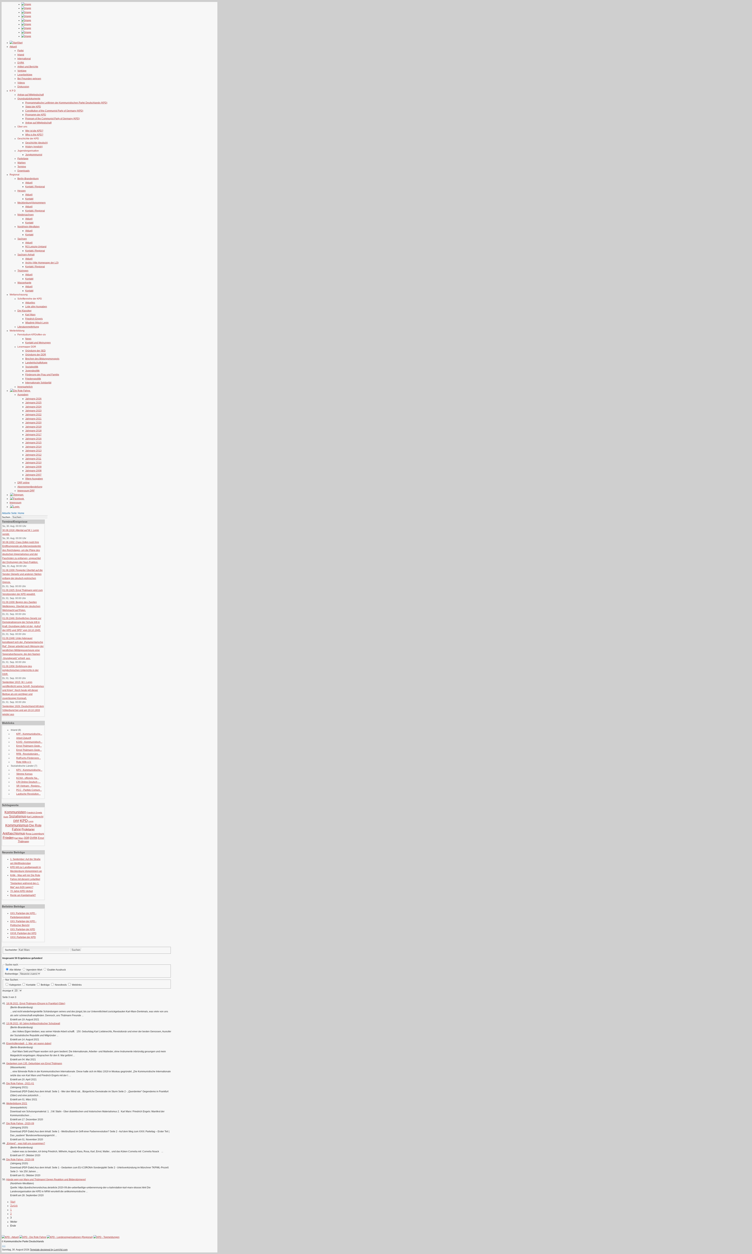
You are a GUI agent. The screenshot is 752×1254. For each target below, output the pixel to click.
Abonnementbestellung (29, 486)
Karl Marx (30, 314)
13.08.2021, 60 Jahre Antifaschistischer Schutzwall (33, 1023)
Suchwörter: (11, 950)
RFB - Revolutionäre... (28, 754)
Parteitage (22, 158)
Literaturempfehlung (28, 326)
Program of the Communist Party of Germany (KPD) (52, 118)
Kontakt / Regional (35, 186)
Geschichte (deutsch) (36, 142)
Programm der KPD (35, 114)
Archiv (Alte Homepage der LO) (42, 262)
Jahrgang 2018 (33, 430)
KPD (24, 821)
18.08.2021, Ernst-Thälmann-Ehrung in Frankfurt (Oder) (35, 1003)
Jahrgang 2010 (33, 462)
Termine (21, 166)
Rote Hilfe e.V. (23, 762)
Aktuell (29, 182)
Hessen (21, 190)
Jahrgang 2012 (33, 454)
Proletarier (28, 829)
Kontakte (31, 984)
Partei (20, 50)
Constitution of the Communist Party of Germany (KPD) (54, 110)
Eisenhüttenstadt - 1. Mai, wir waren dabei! (28, 1043)
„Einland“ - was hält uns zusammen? (25, 1143)
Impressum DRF (26, 490)
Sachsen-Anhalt (25, 254)
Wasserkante (24, 282)
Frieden (8, 838)
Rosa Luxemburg (35, 833)
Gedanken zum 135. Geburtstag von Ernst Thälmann (34, 1063)
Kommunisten (15, 812)
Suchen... (7, 517)
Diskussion (23, 86)
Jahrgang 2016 (33, 438)
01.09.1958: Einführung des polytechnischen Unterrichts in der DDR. (20, 670)
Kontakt (29, 198)
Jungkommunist (33, 154)
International (24, 58)
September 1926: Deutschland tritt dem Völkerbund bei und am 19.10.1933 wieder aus (23, 710)
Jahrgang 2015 (33, 442)
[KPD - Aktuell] (10, 1237)
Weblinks (77, 984)
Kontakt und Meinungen (38, 342)
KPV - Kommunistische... (29, 770)
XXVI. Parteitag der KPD (23, 937)
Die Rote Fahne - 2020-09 (20, 1123)
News (28, 338)
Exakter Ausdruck (56, 969)
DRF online (23, 482)
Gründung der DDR (35, 354)
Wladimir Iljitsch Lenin (37, 322)
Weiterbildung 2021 (16, 1103)
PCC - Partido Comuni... (29, 790)
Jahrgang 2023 (33, 410)
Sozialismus (17, 816)
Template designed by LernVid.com (49, 1249)
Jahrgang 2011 (33, 458)
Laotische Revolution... (28, 794)
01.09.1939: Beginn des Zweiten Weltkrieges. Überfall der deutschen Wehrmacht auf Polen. (21, 606)
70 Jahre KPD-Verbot (21, 891)
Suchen (76, 949)
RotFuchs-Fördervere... (28, 758)
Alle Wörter (15, 969)
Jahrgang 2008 (33, 470)
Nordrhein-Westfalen (28, 226)
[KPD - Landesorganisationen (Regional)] (70, 1237)
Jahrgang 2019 (33, 426)
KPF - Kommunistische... (29, 734)
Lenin (30, 821)
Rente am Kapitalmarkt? (23, 895)
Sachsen (22, 238)
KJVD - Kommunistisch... (29, 742)
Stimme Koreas (24, 774)
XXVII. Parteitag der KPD (23, 933)
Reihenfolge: (12, 974)
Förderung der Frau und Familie (42, 374)
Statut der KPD (33, 106)
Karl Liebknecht (35, 816)
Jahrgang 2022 (33, 414)
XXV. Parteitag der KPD (22, 929)
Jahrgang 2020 (33, 422)
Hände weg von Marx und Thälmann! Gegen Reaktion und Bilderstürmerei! (46, 1179)
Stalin (5, 817)
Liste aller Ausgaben (36, 306)
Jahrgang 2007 (33, 474)
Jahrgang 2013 (33, 450)
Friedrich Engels (34, 318)
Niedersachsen (25, 214)
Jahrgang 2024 (33, 406)
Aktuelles (30, 302)
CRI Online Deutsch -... (28, 782)
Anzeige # (8, 990)
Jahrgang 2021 (33, 418)
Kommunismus (17, 825)
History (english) (34, 146)
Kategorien (15, 984)
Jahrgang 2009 (33, 466)
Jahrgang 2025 (33, 402)
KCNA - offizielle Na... (27, 778)
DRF (16, 821)
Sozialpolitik (31, 366)
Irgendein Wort (34, 969)
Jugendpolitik (32, 370)
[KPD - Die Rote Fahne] (32, 1237)
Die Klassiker (24, 310)
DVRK (20, 62)
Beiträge (45, 984)
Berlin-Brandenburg (28, 178)
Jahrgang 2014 (33, 446)
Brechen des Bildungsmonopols (42, 358)
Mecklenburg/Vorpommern (31, 202)
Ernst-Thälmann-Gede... (29, 746)
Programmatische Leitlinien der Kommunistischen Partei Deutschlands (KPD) (66, 102)
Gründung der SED (35, 350)
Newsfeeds (61, 984)
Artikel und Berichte (27, 66)
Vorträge (21, 70)
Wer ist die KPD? (34, 130)
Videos (21, 82)
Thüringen (22, 270)
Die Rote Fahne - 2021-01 (20, 1083)
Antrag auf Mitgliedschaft (30, 94)
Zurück (14, 1205)
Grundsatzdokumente (28, 98)
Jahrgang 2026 (33, 398)
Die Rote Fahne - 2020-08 (20, 1159)
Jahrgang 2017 (33, 434)
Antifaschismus (14, 833)
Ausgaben (22, 394)
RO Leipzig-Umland (35, 246)
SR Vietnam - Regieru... (28, 786)
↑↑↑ (3, 1245)
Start (12, 1201)
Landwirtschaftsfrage (36, 362)
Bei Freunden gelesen (29, 78)
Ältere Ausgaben (34, 478)
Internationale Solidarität (38, 382)
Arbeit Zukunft (23, 738)
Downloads (23, 170)
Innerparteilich (25, 386)
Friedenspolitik (33, 378)
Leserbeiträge (24, 74)
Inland (20, 54)
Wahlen (21, 162)
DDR (26, 837)
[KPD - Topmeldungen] (106, 1237)
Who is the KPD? (34, 134)
